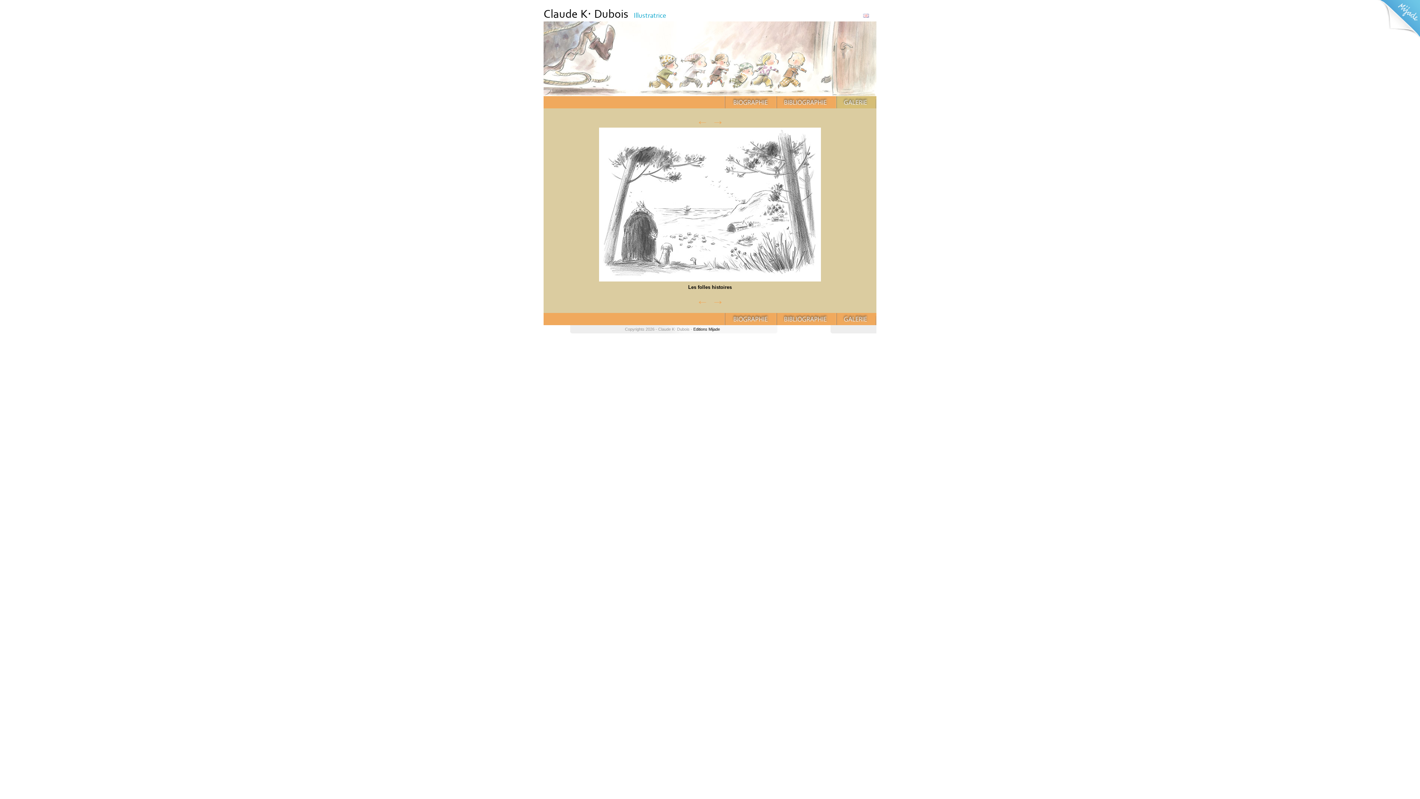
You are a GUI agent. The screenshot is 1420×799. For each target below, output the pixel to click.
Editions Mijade (706, 329)
